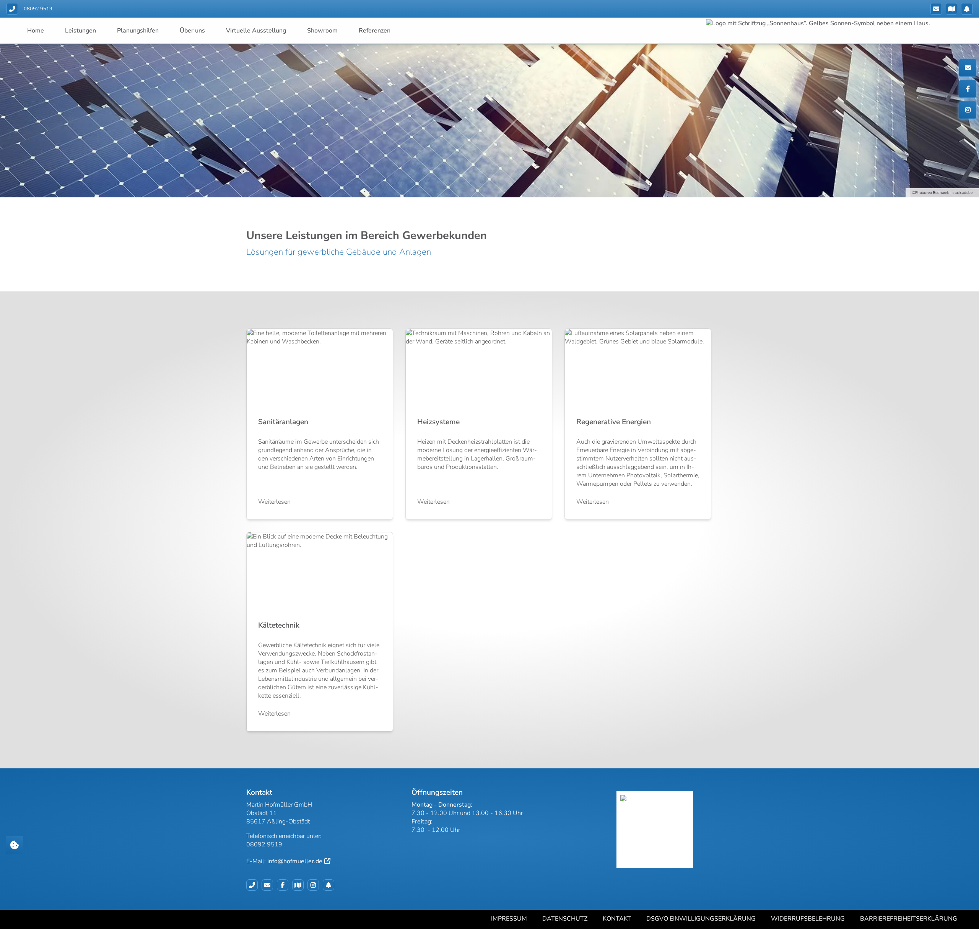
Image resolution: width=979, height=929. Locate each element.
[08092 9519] (254, 885)
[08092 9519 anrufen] (12, 9)
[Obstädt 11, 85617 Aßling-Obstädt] (951, 9)
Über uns (192, 30)
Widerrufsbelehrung (808, 918)
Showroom (322, 30)
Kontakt (617, 918)
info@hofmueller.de (294, 861)
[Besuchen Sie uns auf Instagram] (315, 885)
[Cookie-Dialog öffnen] (14, 845)
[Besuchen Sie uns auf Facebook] (284, 885)
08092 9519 (38, 8)
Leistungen (80, 30)
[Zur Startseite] (842, 22)
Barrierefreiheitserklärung (908, 918)
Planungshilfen (138, 30)
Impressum (509, 918)
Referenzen (374, 30)
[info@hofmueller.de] (936, 9)
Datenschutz (564, 918)
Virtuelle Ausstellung (256, 30)
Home (35, 30)
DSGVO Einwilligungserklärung (701, 918)
